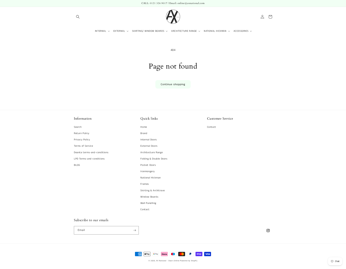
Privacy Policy (82, 139)
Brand (143, 133)
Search (78, 127)
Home (143, 127)
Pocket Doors (148, 165)
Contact (144, 209)
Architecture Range (151, 152)
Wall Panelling (148, 203)
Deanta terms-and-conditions (91, 152)
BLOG (77, 165)
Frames (144, 184)
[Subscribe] (135, 230)
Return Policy (81, 133)
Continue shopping (173, 84)
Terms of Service (83, 146)
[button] (78, 17)
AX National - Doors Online (167, 260)
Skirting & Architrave (152, 190)
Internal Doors (148, 139)
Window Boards (149, 197)
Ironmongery (147, 171)
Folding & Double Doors (153, 159)
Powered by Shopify (189, 260)
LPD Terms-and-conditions (89, 159)
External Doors (148, 146)
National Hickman (150, 178)
